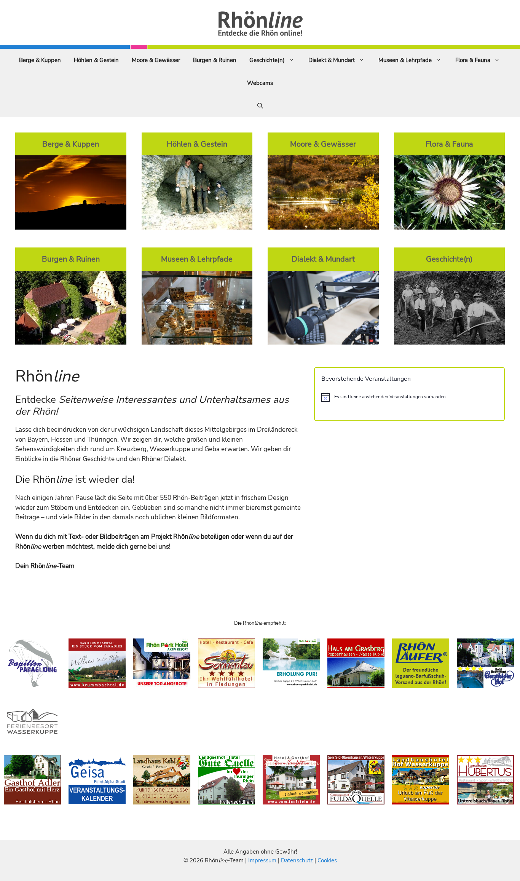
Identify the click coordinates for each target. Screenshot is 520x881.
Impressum (263, 860)
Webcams (260, 83)
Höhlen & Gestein (96, 60)
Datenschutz (297, 860)
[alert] (409, 397)
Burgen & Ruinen (214, 60)
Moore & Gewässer (156, 60)
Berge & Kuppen (40, 60)
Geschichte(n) (267, 60)
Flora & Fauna (472, 60)
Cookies (327, 860)
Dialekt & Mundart (331, 60)
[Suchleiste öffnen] (260, 105)
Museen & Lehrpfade (405, 60)
